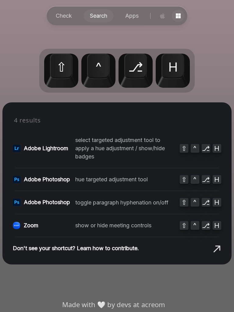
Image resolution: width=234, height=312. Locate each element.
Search (98, 15)
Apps (132, 15)
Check (64, 15)
